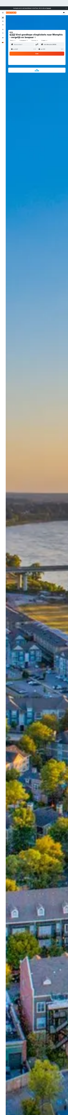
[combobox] (35, 40)
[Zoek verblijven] (3, 21)
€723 (12, 34)
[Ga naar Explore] (3, 29)
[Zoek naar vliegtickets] (3, 17)
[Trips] (3, 37)
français (49, 8)
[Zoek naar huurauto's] (3, 24)
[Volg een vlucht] (3, 33)
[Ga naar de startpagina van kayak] (11, 13)
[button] (66, 8)
